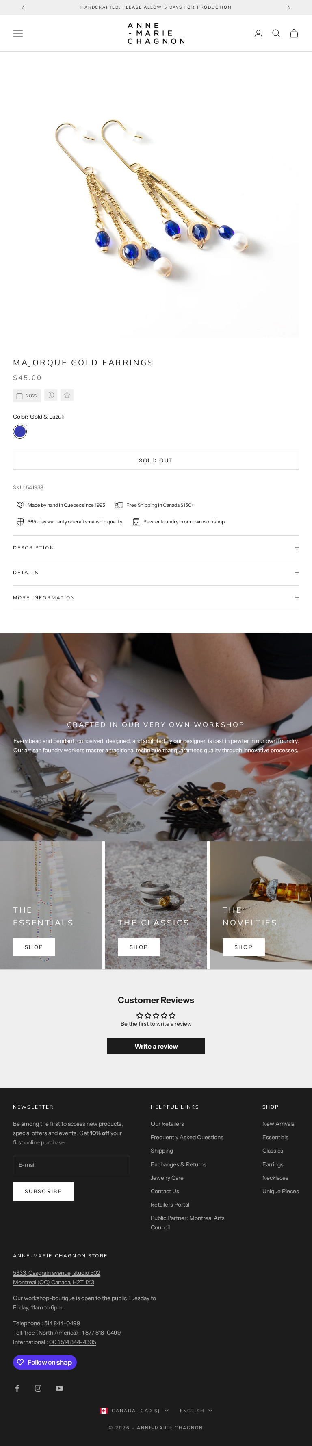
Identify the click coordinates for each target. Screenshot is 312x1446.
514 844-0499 (62, 1323)
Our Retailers (167, 1123)
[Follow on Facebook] (17, 1388)
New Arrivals (278, 1123)
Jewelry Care (167, 1177)
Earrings (273, 1164)
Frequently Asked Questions (187, 1137)
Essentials (275, 1137)
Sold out (156, 460)
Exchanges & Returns (178, 1164)
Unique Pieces (280, 1191)
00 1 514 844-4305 (72, 1342)
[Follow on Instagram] (38, 1388)
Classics (272, 1150)
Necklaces (275, 1177)
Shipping (162, 1150)
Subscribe (43, 1191)
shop (34, 947)
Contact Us (165, 1191)
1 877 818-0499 (101, 1332)
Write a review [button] (156, 1046)
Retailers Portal (170, 1204)
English (192, 1410)
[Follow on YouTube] (59, 1388)
